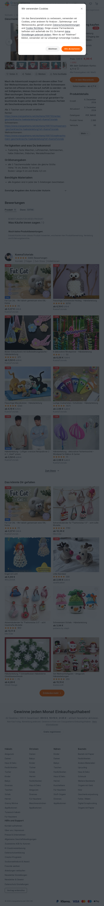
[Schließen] (81, 8)
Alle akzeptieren (72, 49)
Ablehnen (52, 49)
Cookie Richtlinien (35, 28)
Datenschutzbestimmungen (66, 24)
